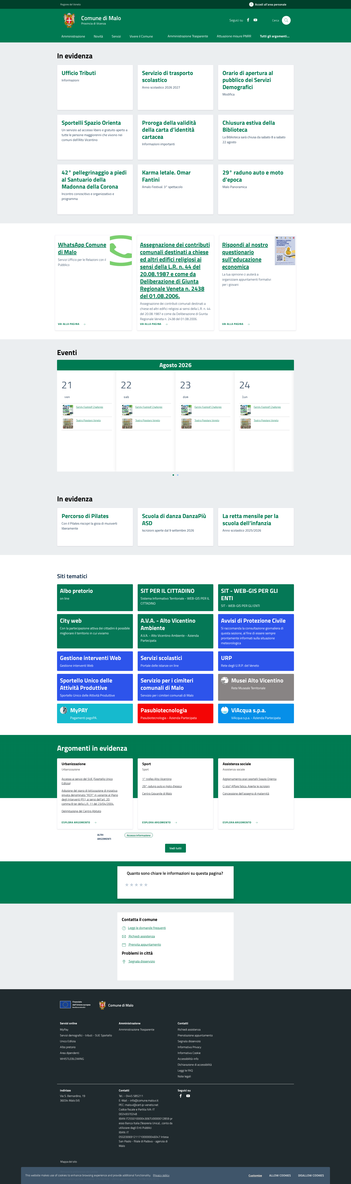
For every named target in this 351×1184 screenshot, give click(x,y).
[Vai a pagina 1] (173, 475)
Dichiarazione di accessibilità (195, 1064)
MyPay (64, 1029)
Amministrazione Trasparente (188, 36)
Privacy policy (161, 1175)
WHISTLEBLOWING (72, 1059)
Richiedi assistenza (189, 1029)
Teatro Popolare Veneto (88, 420)
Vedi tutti (175, 848)
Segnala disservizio (189, 1041)
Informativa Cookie (189, 1053)
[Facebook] (246, 20)
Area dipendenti (69, 1053)
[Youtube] (254, 20)
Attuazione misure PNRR (234, 36)
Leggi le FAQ (185, 1070)
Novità (98, 36)
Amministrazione (73, 36)
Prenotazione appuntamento (195, 1035)
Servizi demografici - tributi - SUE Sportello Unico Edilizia (86, 1038)
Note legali (184, 1076)
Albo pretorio (68, 1047)
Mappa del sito (68, 1161)
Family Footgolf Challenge (89, 407)
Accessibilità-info (188, 1059)
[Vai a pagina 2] (177, 475)
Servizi (116, 36)
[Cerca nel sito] (286, 20)
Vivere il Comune (141, 36)
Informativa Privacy (189, 1047)
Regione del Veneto (70, 4)
